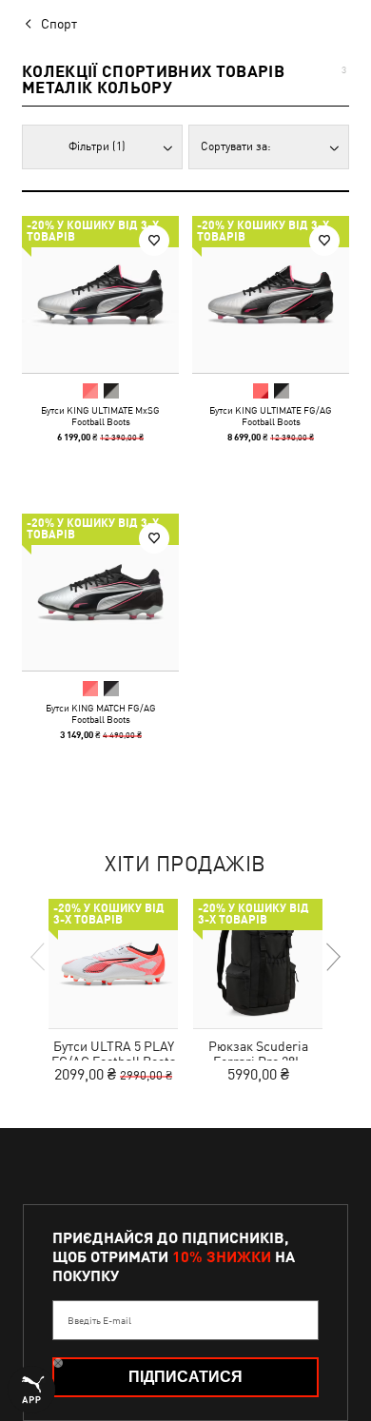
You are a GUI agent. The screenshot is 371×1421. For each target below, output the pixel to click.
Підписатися (185, 1377)
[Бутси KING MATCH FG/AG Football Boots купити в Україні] (100, 592)
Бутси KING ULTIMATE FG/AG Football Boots (270, 415)
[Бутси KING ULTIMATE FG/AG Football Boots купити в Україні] (270, 294)
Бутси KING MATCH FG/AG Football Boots (101, 713)
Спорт (59, 23)
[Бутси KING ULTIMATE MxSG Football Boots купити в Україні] (100, 294)
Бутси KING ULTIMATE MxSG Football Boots (100, 415)
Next (332, 957)
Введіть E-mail (99, 1320)
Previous (39, 957)
